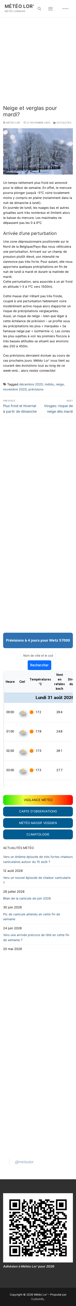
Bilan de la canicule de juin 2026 (27, 898)
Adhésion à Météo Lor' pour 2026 (28, 1266)
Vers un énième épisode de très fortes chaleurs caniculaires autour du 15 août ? (38, 859)
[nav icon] (50, 9)
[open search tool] (39, 8)
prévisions (35, 389)
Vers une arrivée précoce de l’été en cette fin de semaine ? (36, 937)
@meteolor (24, 1162)
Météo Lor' (19, 6)
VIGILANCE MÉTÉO (38, 800)
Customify (37, 1299)
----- (65, 8)
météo (49, 384)
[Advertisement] (38, 65)
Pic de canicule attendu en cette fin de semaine (31, 916)
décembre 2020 (31, 384)
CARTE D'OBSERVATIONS (38, 811)
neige (60, 384)
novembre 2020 (15, 389)
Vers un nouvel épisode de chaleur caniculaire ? (37, 880)
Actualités (63, 122)
